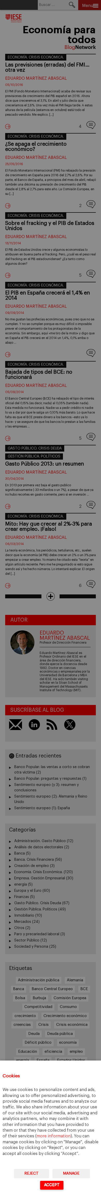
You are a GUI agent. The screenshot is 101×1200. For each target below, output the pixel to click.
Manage (71, 1173)
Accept (52, 1185)
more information (54, 1136)
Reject (31, 1173)
